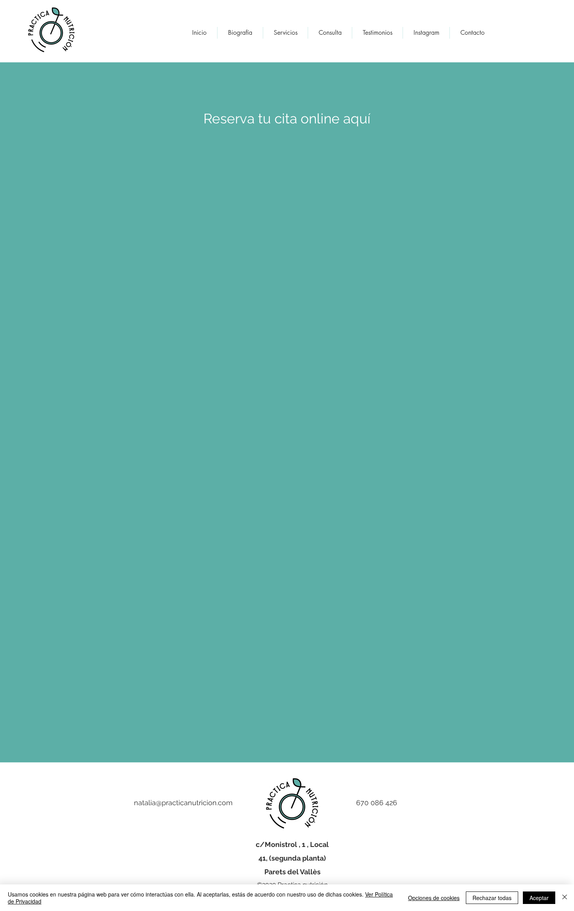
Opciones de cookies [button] (434, 898)
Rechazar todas (492, 898)
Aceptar (539, 898)
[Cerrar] (564, 898)
